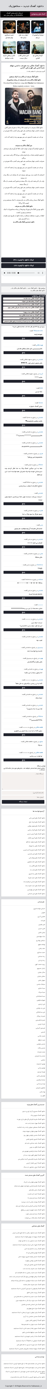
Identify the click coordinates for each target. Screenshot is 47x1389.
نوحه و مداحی (41, 1084)
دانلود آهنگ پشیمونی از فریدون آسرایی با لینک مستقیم (28, 1288)
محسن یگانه (41, 1048)
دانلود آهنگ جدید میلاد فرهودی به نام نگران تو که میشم (28, 1280)
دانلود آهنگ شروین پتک (38, 1115)
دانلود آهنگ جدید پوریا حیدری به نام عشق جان (31, 1345)
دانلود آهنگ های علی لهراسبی (36, 890)
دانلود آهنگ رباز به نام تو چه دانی (34, 1249)
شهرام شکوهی (41, 1000)
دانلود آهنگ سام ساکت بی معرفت (35, 1218)
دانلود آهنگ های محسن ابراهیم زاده (34, 882)
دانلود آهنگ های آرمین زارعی (36, 834)
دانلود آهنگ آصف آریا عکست (36, 1194)
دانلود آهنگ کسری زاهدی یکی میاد (34, 1265)
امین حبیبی (41, 928)
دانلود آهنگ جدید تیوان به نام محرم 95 (33, 1324)
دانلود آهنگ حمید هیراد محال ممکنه (34, 1284)
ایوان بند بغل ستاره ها (23, 36)
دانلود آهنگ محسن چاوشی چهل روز (34, 1135)
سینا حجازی (41, 988)
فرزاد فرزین (41, 1024)
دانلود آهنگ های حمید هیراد (36, 878)
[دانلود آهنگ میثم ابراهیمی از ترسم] (37, 26)
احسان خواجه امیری (39, 908)
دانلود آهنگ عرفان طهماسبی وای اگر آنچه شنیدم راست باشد (27, 1276)
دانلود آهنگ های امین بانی (37, 818)
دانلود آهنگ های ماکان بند (37, 290)
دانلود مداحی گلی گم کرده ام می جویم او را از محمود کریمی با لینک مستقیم (25, 1372)
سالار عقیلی (41, 972)
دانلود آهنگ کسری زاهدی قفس (35, 1139)
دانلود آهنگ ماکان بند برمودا (33, 312)
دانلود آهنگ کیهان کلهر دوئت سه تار (34, 1155)
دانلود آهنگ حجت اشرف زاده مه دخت (34, 1269)
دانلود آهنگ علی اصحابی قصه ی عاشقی (33, 1304)
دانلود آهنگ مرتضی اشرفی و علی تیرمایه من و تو (30, 1206)
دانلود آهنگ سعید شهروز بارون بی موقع (33, 1210)
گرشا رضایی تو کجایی (37, 57)
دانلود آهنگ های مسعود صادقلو (35, 842)
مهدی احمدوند (40, 1064)
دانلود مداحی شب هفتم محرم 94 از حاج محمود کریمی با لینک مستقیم (24, 1363)
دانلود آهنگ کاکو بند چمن (37, 1147)
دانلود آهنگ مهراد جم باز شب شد (35, 1123)
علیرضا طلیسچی (40, 1020)
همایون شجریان (40, 1088)
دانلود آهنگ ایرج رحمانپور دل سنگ (34, 1167)
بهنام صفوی (41, 944)
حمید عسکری (41, 952)
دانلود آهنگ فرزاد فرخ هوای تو (36, 1308)
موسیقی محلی (41, 1076)
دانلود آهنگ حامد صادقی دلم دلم (35, 1143)
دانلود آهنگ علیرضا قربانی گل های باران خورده (31, 1119)
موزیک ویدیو (41, 1072)
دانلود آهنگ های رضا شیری (37, 874)
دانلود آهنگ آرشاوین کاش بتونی (35, 1320)
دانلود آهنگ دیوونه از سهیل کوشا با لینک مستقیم (30, 1237)
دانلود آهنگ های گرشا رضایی (36, 830)
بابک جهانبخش (40, 936)
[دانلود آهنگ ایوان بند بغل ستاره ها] (23, 26)
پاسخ (23, 338)
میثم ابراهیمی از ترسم (37, 36)
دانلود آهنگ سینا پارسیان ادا (36, 1198)
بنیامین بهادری (40, 940)
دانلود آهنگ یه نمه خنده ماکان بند (31, 315)
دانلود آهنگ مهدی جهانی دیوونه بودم (34, 1131)
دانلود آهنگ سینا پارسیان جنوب (35, 1214)
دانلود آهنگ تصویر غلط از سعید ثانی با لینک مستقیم (29, 1328)
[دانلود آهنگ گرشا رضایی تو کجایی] (37, 47)
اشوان (43, 912)
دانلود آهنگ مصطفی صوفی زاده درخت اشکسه (31, 1127)
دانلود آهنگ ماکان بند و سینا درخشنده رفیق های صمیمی (24, 321)
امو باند (43, 920)
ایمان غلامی (41, 932)
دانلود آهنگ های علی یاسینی (36, 854)
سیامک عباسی (41, 984)
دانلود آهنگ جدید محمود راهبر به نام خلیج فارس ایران (29, 1233)
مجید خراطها (41, 1040)
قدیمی (43, 1032)
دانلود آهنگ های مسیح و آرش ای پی (34, 850)
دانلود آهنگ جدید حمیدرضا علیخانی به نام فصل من (29, 1296)
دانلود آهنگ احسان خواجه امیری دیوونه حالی (31, 1257)
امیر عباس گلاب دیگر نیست (23, 57)
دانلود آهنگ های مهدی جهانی (36, 826)
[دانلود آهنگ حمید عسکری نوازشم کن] (9, 26)
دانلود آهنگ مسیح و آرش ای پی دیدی (33, 1111)
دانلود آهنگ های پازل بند (37, 870)
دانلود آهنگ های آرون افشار (36, 838)
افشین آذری (41, 916)
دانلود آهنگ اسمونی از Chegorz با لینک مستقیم (30, 1341)
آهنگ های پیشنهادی (38, 14)
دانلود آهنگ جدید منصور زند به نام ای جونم (32, 1241)
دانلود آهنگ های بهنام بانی (37, 858)
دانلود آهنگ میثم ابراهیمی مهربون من (33, 1151)
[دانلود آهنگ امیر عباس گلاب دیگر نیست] (23, 47)
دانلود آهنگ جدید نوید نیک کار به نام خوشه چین (30, 1300)
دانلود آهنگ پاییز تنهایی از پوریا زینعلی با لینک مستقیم (28, 1312)
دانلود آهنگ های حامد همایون (36, 862)
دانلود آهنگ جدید (32, 288)
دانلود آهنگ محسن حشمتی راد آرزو (34, 1316)
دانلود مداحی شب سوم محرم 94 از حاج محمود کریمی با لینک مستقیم (24, 1367)
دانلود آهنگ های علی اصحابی (36, 894)
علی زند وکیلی (40, 1008)
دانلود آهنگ (35, 77)
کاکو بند (42, 1096)
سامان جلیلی (41, 976)
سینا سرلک (41, 992)
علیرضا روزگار (41, 1016)
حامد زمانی (42, 948)
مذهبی (43, 1060)
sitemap (42, 19)
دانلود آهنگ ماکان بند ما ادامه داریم (31, 305)
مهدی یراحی (41, 1068)
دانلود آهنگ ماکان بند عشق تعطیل (31, 318)
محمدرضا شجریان (40, 1056)
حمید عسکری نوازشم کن (9, 36)
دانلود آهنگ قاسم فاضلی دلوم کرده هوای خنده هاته (29, 1186)
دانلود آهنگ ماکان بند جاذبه (34, 299)
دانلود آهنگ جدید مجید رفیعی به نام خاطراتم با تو (30, 1273)
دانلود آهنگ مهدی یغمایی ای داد (35, 1253)
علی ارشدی (41, 1004)
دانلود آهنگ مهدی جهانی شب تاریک (34, 1182)
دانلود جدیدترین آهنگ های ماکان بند (23, 222)
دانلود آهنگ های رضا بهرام (37, 846)
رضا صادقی (41, 956)
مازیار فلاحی (41, 1036)
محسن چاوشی (41, 1044)
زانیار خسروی (41, 968)
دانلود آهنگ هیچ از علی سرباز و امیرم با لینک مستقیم (29, 1245)
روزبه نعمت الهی (40, 964)
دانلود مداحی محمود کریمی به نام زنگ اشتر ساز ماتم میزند (27, 1377)
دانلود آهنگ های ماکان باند (18, 288)
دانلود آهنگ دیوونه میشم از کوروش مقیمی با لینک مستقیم (27, 1349)
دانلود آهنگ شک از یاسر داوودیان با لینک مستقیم (30, 1336)
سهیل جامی (41, 980)
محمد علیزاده (41, 1052)
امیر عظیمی (41, 924)
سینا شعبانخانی (40, 996)
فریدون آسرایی (40, 1028)
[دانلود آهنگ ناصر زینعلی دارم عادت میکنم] (9, 47)
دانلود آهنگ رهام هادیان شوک (33, 302)
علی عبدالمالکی (40, 1012)
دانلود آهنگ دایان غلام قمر (37, 1190)
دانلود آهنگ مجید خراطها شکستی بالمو (33, 1332)
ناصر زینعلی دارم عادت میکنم (9, 57)
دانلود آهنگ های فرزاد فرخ (37, 822)
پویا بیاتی (42, 1092)
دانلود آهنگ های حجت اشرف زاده (35, 886)
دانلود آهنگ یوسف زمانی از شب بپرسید (33, 1202)
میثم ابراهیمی (40, 1080)
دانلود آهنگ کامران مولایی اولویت (35, 1261)
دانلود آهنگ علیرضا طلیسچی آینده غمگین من (31, 1159)
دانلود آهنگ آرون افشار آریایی (35, 1163)
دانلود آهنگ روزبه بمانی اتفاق (36, 1292)
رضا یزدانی (41, 960)
